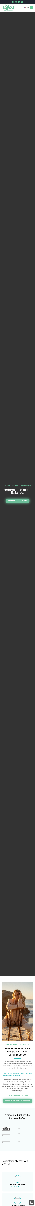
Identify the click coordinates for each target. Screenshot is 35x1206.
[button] (31, 7)
